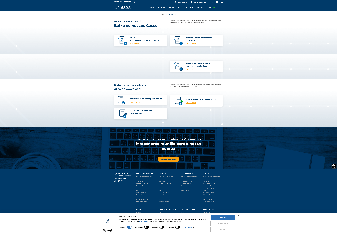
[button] (222, 7)
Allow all (223, 217)
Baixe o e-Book (135, 44)
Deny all (222, 229)
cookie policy (143, 221)
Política (116, 181)
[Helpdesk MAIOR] (191, 2)
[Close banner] (238, 215)
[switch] (144, 227)
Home (162, 14)
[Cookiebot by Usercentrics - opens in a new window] (107, 230)
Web (119, 181)
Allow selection (223, 223)
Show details (188, 227)
